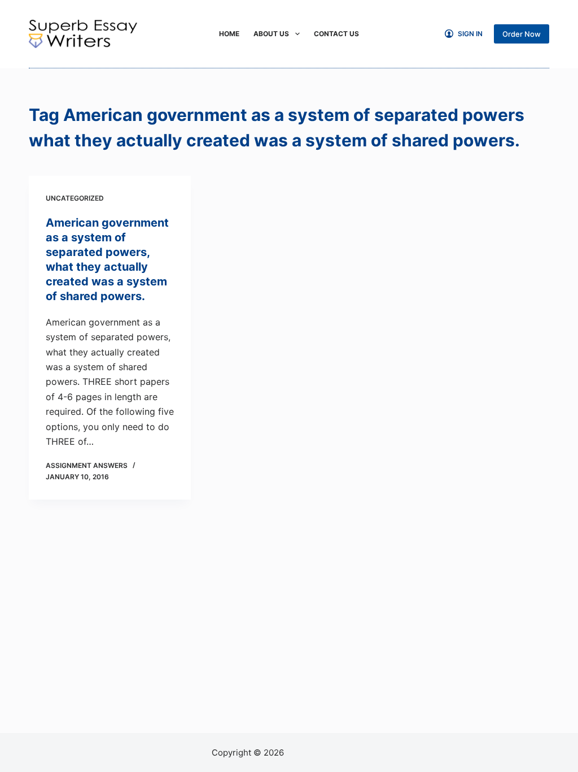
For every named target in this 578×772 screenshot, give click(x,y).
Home (229, 33)
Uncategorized (75, 198)
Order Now (521, 33)
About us (271, 33)
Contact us (336, 33)
